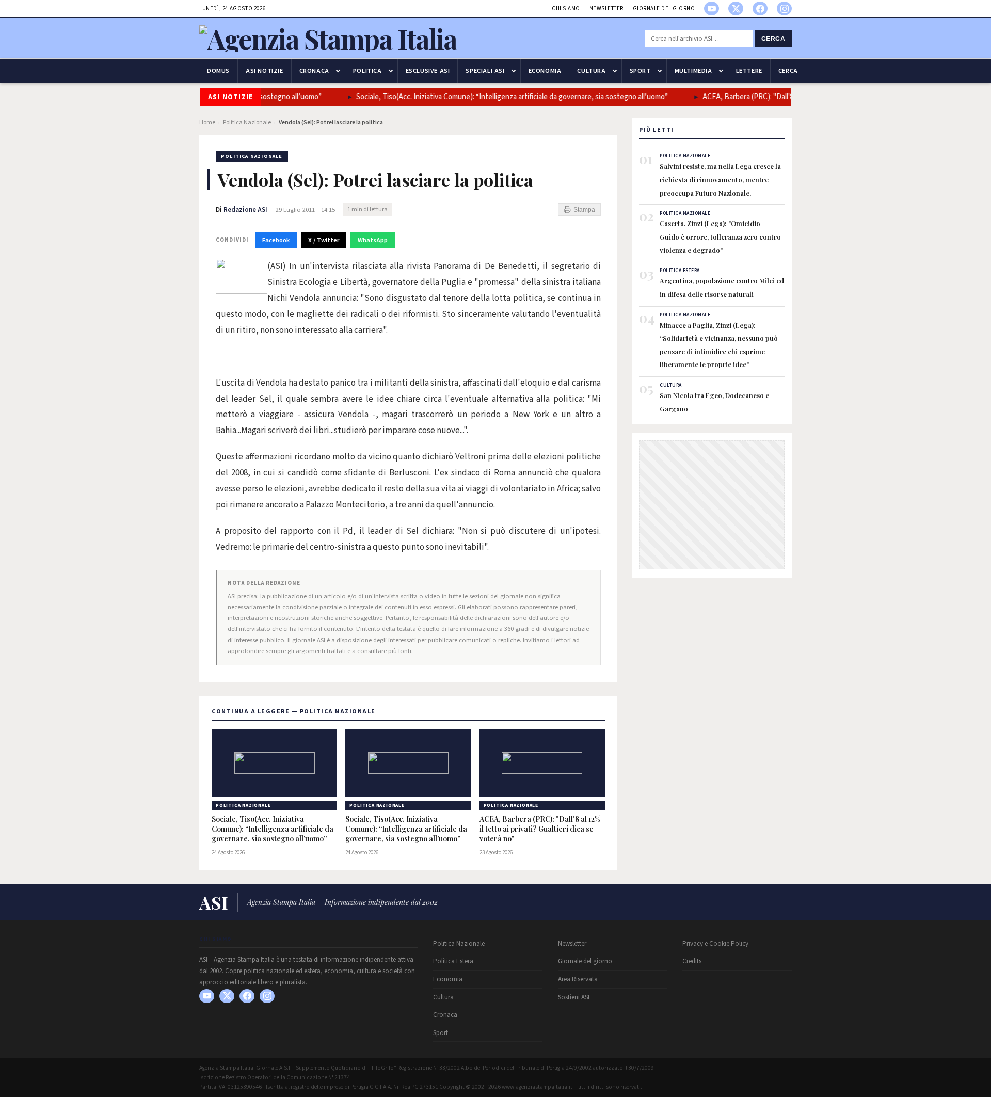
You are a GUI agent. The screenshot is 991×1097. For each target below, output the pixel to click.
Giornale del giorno (664, 8)
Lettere (749, 70)
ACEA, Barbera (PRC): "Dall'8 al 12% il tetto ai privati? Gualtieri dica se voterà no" (539, 829)
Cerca (773, 38)
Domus (218, 70)
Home (207, 122)
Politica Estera (453, 961)
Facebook (276, 240)
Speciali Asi (485, 70)
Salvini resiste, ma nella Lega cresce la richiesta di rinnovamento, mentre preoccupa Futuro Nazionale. (720, 179)
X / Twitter (323, 240)
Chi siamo (566, 8)
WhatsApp (373, 240)
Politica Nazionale (247, 122)
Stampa (584, 209)
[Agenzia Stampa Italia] (328, 38)
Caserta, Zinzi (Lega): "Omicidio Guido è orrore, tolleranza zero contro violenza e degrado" (720, 236)
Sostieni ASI (573, 997)
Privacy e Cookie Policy (715, 943)
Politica (367, 70)
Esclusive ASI (428, 70)
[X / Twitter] (735, 8)
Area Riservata (578, 979)
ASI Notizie (264, 70)
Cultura (591, 70)
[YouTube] (711, 8)
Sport (640, 70)
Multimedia (693, 70)
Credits (691, 961)
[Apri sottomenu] (338, 71)
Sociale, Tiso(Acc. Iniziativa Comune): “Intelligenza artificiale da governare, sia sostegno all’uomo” (512, 96)
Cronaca (314, 70)
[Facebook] (760, 8)
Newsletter (606, 8)
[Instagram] (784, 8)
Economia (545, 70)
